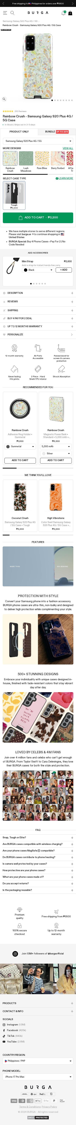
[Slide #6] (69, 100)
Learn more (66, 178)
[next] (72, 3)
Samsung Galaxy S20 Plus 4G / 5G (20, 21)
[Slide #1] (55, 100)
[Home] (38, 12)
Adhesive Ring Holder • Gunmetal (20, 435)
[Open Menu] (5, 13)
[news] (63, 13)
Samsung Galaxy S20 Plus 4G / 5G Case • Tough (20, 523)
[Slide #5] (66, 100)
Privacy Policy (49, 1107)
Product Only (19, 132)
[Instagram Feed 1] (38, 979)
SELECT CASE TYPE (14, 178)
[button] (14, 111)
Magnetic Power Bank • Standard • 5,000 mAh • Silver (56, 436)
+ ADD (63, 270)
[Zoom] (4, 99)
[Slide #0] (52, 100)
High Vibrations (55, 518)
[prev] (3, 3)
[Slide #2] (58, 100)
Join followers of (43, 953)
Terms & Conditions (30, 1107)
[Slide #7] (72, 100)
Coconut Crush (20, 518)
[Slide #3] (60, 100)
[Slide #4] (63, 100)
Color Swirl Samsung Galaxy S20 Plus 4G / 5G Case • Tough (56, 524)
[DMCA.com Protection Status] (38, 1118)
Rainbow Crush (20, 430)
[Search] (12, 13)
